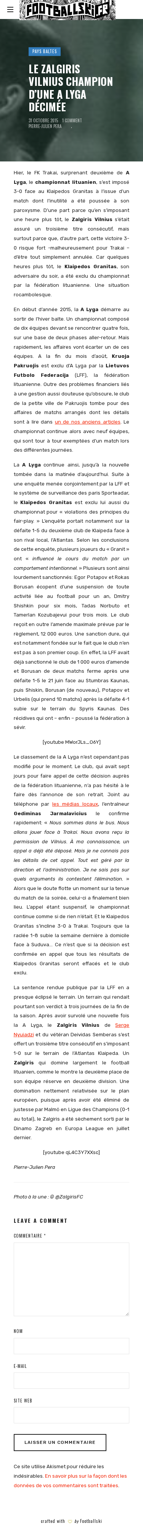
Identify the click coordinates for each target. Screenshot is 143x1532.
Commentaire (30, 1236)
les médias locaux (75, 804)
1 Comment (72, 120)
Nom (18, 1331)
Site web (23, 1401)
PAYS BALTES (44, 51)
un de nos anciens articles (88, 422)
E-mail (20, 1366)
